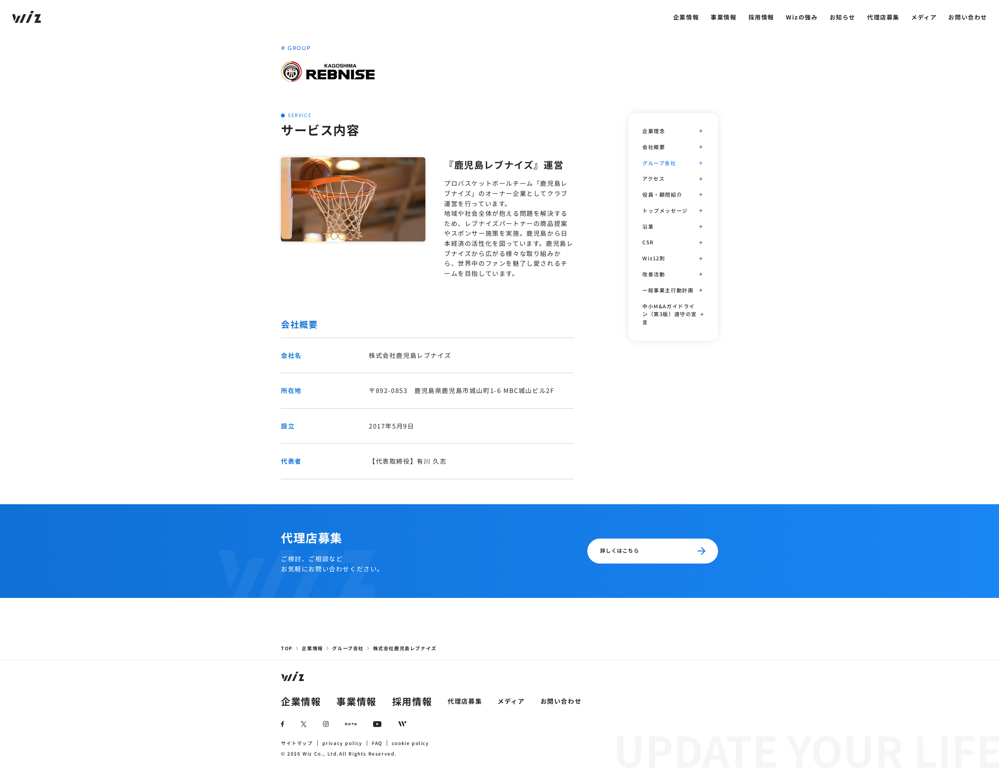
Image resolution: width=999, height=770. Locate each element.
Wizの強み (802, 17)
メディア (924, 17)
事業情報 (723, 17)
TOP (287, 648)
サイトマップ (297, 743)
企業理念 (653, 131)
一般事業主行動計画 (667, 290)
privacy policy (342, 743)
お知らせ (842, 17)
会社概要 (653, 147)
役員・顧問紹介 (662, 194)
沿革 (648, 226)
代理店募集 (883, 17)
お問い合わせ (967, 17)
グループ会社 (659, 163)
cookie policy (410, 743)
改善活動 (653, 274)
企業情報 (686, 17)
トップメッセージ (665, 210)
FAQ (377, 743)
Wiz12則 (653, 258)
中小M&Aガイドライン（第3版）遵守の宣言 (669, 314)
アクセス (653, 178)
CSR (648, 242)
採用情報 (761, 17)
